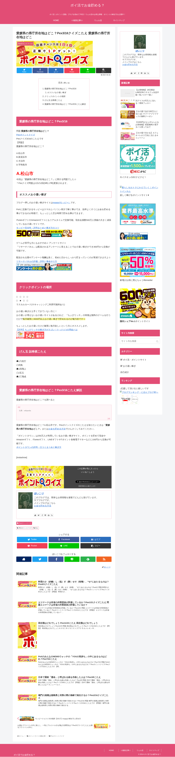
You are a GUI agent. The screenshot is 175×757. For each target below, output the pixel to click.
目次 (60, 82)
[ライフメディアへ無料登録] (138, 276)
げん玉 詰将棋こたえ (53, 100)
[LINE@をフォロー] (45, 515)
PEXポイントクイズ (25, 528)
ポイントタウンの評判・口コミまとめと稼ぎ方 (38, 447)
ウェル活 (140, 750)
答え (36, 528)
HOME (111, 750)
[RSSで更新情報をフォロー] (51, 515)
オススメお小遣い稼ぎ (56, 92)
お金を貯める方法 (57, 429)
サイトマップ (154, 750)
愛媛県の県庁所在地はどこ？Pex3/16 (60, 89)
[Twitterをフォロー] (38, 515)
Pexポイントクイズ (25, 135)
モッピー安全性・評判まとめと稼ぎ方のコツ (37, 228)
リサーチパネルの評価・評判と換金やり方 (36, 261)
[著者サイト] (35, 515)
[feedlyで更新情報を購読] (48, 515)
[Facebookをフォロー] (41, 515)
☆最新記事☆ (126, 750)
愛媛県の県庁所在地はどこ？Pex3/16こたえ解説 (65, 104)
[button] (157, 341)
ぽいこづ (39, 493)
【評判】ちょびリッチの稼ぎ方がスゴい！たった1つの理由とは (47, 330)
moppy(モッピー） (62, 202)
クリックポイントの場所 (55, 96)
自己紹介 (124, 372)
